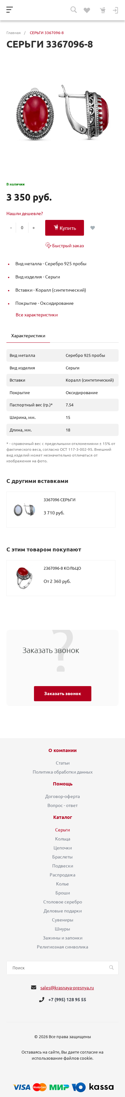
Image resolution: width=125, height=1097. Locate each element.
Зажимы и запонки (62, 937)
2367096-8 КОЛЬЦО (62, 568)
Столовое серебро (62, 901)
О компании (62, 750)
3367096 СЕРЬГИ (59, 499)
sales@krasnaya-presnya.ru (67, 987)
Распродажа (62, 874)
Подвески (62, 865)
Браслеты (62, 856)
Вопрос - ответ (62, 805)
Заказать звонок (62, 693)
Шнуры (62, 928)
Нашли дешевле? (24, 213)
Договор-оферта (62, 796)
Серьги (62, 829)
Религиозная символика (62, 946)
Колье (62, 883)
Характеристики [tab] (28, 335)
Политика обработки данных (63, 772)
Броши (62, 892)
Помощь (62, 783)
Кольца (62, 838)
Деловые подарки (63, 910)
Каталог (62, 817)
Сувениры (62, 919)
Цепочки (63, 847)
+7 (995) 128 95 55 (67, 999)
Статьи (63, 763)
